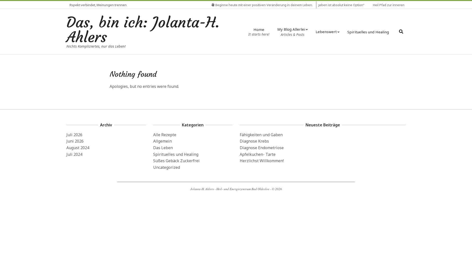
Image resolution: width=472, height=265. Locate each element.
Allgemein (162, 141)
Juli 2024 (74, 154)
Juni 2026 (75, 141)
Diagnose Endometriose (262, 147)
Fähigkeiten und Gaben (261, 134)
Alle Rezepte (164, 134)
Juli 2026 (74, 134)
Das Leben (163, 147)
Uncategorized (166, 167)
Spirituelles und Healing (175, 154)
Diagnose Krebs (254, 141)
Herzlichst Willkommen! (262, 160)
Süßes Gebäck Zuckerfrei (176, 160)
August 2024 (77, 147)
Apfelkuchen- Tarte (258, 154)
